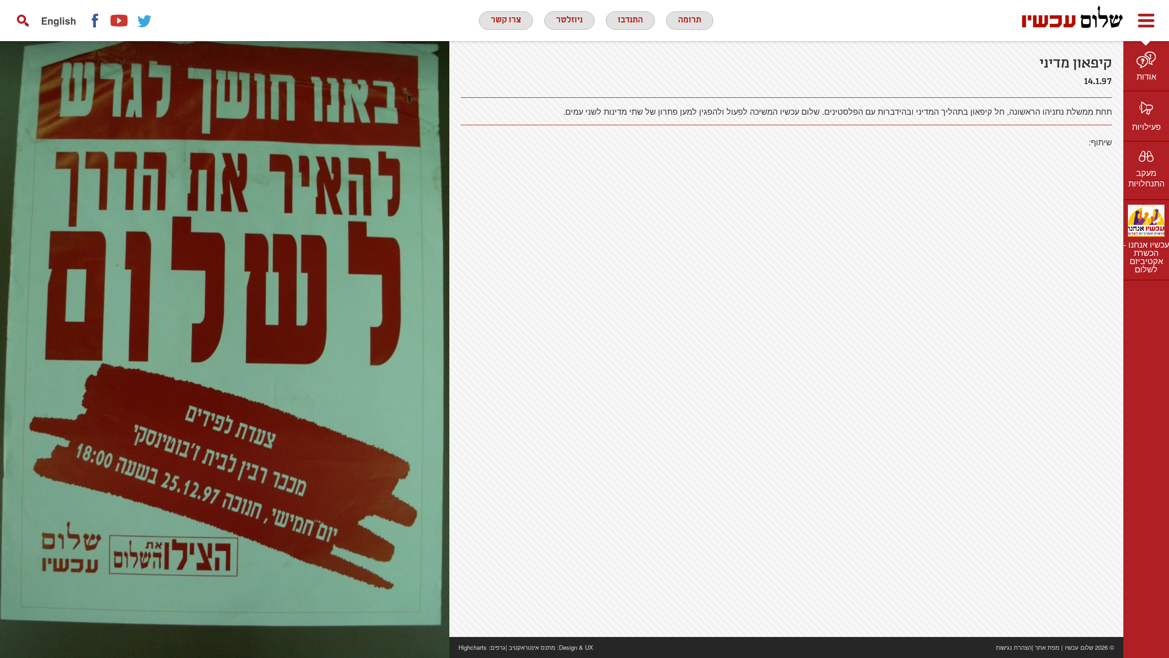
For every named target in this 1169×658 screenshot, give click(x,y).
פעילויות (1146, 126)
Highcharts (472, 647)
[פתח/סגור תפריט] (1146, 20)
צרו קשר (506, 20)
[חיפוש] (23, 20)
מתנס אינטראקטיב (532, 647)
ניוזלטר (569, 20)
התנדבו (630, 20)
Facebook (94, 20)
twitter (145, 20)
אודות (1146, 76)
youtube (120, 20)
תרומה (689, 20)
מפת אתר (1047, 647)
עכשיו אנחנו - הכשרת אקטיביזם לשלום (1146, 256)
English (58, 20)
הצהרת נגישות (1014, 647)
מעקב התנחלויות (1146, 177)
